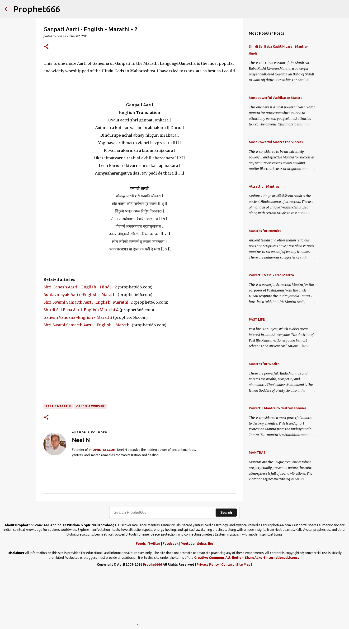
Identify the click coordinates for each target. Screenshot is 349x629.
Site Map (243, 564)
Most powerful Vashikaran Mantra (275, 98)
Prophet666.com (102, 449)
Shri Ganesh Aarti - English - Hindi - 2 (80, 287)
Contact (227, 564)
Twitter (154, 544)
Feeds (141, 544)
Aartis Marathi (58, 406)
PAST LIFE (257, 319)
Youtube (188, 544)
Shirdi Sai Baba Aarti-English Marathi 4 (80, 309)
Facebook (171, 544)
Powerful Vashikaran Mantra (271, 275)
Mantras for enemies (265, 231)
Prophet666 (36, 9)
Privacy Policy (208, 564)
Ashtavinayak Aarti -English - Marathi (80, 294)
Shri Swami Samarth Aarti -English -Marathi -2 (88, 302)
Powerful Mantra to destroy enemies (277, 408)
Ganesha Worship (90, 406)
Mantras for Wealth (264, 364)
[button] (46, 47)
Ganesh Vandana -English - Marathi (77, 317)
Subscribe (205, 544)
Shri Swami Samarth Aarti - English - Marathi (87, 325)
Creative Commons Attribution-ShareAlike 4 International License (247, 558)
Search (226, 512)
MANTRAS (257, 452)
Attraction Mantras (264, 186)
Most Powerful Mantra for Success (276, 142)
